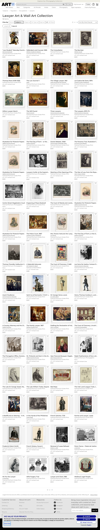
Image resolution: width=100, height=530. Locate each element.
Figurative (14, 11)
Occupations (23, 11)
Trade (88, 4)
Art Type (34, 22)
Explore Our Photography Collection (50, 1)
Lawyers (32, 11)
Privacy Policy (7, 523)
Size (11, 22)
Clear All (14, 26)
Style (41, 22)
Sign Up (94, 510)
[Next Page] (77, 22)
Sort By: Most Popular (85, 22)
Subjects (5, 11)
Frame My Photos (90, 7)
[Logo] (8, 4)
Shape (26, 22)
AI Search (69, 4)
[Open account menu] (82, 4)
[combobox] (39, 4)
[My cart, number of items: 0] (97, 4)
